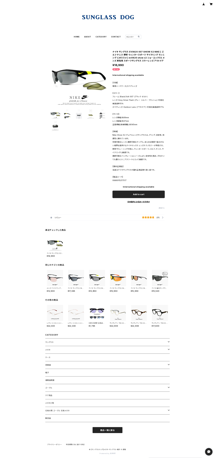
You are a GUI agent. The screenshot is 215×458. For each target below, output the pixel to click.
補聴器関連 (49, 380)
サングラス (49, 342)
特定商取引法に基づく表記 (75, 444)
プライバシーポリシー (54, 444)
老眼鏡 (48, 365)
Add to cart (138, 194)
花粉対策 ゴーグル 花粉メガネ (57, 411)
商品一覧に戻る (107, 430)
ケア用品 (48, 395)
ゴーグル (48, 388)
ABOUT (87, 37)
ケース (47, 357)
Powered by (105, 453)
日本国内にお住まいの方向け (138, 202)
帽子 (47, 372)
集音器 (48, 418)
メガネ (47, 350)
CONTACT (116, 37)
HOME (77, 37)
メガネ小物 (49, 403)
